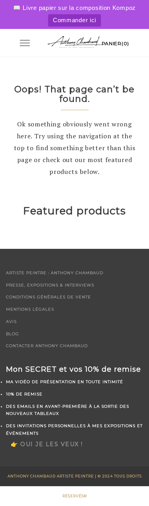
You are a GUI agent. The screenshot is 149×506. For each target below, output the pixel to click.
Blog (12, 333)
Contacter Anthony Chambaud (47, 345)
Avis (11, 321)
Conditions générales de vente (48, 297)
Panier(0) (115, 43)
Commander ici (74, 20)
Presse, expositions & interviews (50, 285)
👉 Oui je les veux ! (47, 444)
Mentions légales (30, 309)
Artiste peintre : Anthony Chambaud (54, 272)
